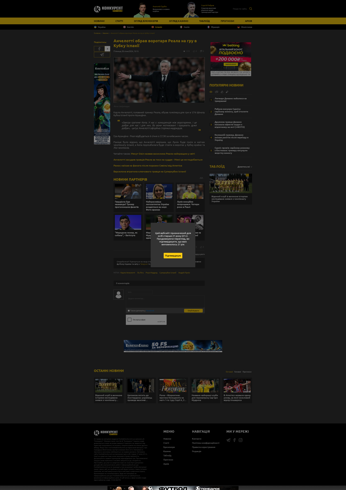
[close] (344, 472)
